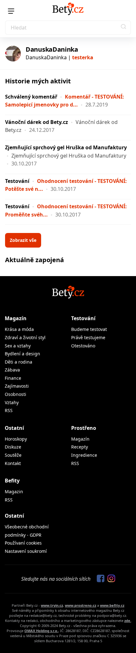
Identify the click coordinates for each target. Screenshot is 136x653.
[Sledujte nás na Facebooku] (99, 578)
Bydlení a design (22, 354)
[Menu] (11, 11)
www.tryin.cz (52, 605)
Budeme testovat (89, 329)
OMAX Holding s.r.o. (41, 630)
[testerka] (13, 53)
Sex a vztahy (18, 346)
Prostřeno (83, 427)
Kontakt (13, 463)
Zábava (12, 370)
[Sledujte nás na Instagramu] (109, 578)
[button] (123, 27)
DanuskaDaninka (52, 49)
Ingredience (84, 455)
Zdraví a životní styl (25, 337)
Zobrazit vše (23, 240)
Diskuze (13, 447)
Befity (12, 480)
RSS (9, 410)
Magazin (14, 491)
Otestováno (83, 346)
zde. (127, 620)
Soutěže (13, 455)
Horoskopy (16, 439)
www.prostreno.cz (80, 605)
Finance (13, 378)
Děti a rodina (18, 362)
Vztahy (12, 402)
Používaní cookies (23, 543)
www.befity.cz (112, 605)
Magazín (16, 318)
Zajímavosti (17, 386)
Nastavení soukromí (26, 551)
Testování (17, 181)
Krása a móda (19, 329)
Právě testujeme (88, 337)
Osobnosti (15, 394)
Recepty (79, 447)
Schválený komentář (31, 96)
